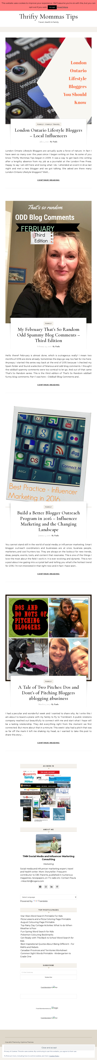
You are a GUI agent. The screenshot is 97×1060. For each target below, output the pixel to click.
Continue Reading (48, 180)
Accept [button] (52, 7)
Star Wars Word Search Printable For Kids (42, 916)
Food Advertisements (42, 1008)
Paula (55, 141)
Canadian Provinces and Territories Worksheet (44, 950)
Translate (43, 901)
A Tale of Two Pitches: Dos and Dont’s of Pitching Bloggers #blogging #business (48, 692)
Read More (62, 7)
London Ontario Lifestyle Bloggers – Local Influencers (48, 133)
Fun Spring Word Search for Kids (37, 931)
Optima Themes (26, 1042)
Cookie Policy (54, 1056)
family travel (53, 124)
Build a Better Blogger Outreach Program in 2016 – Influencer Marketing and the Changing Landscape (48, 521)
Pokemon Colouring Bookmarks (37, 935)
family (40, 124)
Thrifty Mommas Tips (48, 16)
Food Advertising (46, 987)
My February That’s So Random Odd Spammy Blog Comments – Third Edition (48, 334)
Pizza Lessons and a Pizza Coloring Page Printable (46, 919)
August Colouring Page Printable (38, 922)
